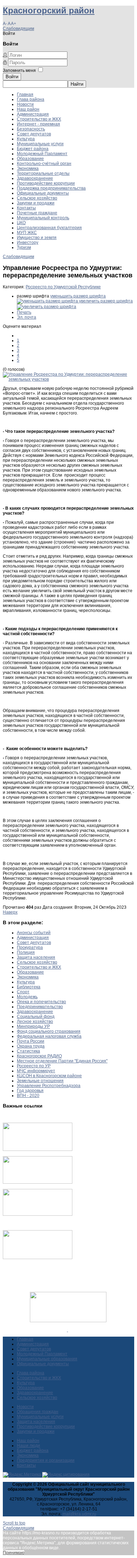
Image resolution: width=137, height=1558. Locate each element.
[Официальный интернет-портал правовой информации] (67, 1329)
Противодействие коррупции (46, 183)
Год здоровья (30, 1090)
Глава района (30, 99)
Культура (26, 138)
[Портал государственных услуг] (37, 1149)
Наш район (28, 109)
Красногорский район (48, 10)
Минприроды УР (33, 1026)
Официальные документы (43, 193)
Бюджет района (32, 148)
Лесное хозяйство (35, 1021)
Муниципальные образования (47, 1358)
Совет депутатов (34, 133)
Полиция (26, 952)
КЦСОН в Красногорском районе (49, 1075)
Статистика (28, 1051)
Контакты (26, 208)
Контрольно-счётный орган (44, 163)
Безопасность (31, 129)
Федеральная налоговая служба (49, 1036)
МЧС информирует (36, 1070)
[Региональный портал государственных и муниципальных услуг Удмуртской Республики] (37, 1182)
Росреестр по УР (34, 1065)
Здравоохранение (35, 178)
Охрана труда (31, 1046)
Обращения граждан (37, 1411)
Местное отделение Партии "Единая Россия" (62, 1061)
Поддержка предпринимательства (51, 188)
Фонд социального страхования (48, 1031)
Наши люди (28, 1445)
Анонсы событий (34, 932)
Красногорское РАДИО (39, 1056)
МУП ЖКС (27, 232)
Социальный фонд (35, 1016)
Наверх (10, 912)
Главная (25, 94)
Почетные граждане (37, 212)
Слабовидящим (18, 28)
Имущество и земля (37, 237)
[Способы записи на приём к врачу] (37, 1214)
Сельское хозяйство (37, 198)
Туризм (24, 247)
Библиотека (28, 987)
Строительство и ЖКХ (39, 119)
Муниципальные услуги (40, 143)
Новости (25, 104)
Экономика (28, 168)
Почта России (30, 1041)
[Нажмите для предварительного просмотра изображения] (68, 379)
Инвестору (27, 242)
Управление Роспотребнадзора (48, 1085)
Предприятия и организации (45, 1460)
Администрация (33, 114)
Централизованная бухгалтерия (49, 227)
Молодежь (27, 996)
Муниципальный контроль (43, 217)
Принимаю (13, 1552)
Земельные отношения (40, 1080)
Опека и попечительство (41, 1001)
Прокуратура (30, 947)
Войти (12, 76)
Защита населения (36, 957)
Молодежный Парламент (42, 153)
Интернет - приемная (38, 124)
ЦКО (21, 222)
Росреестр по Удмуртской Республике (63, 286)
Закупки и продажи (35, 203)
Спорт (23, 991)
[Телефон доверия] (37, 1257)
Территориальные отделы (43, 173)
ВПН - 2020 (28, 1095)
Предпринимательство (40, 1006)
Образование (30, 158)
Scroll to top (14, 1523)
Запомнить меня (19, 70)
